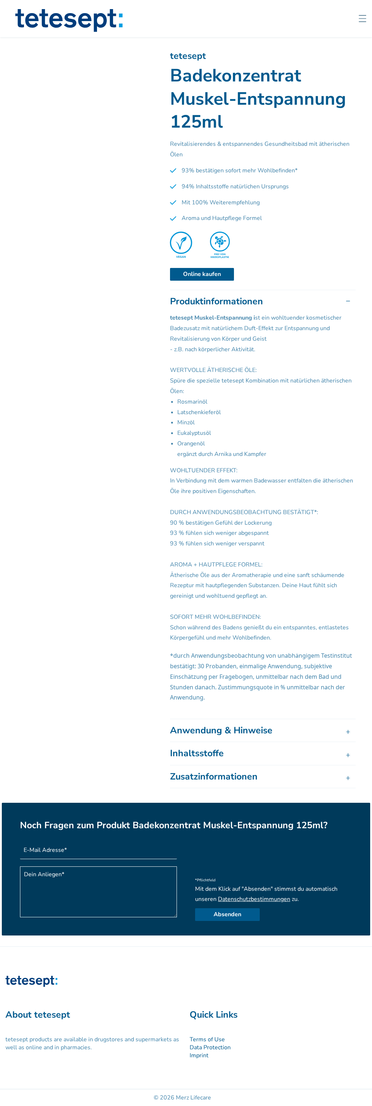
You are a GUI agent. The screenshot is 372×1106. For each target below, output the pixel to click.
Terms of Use (207, 1039)
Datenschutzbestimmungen (254, 899)
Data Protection (210, 1047)
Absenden (227, 914)
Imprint (199, 1055)
